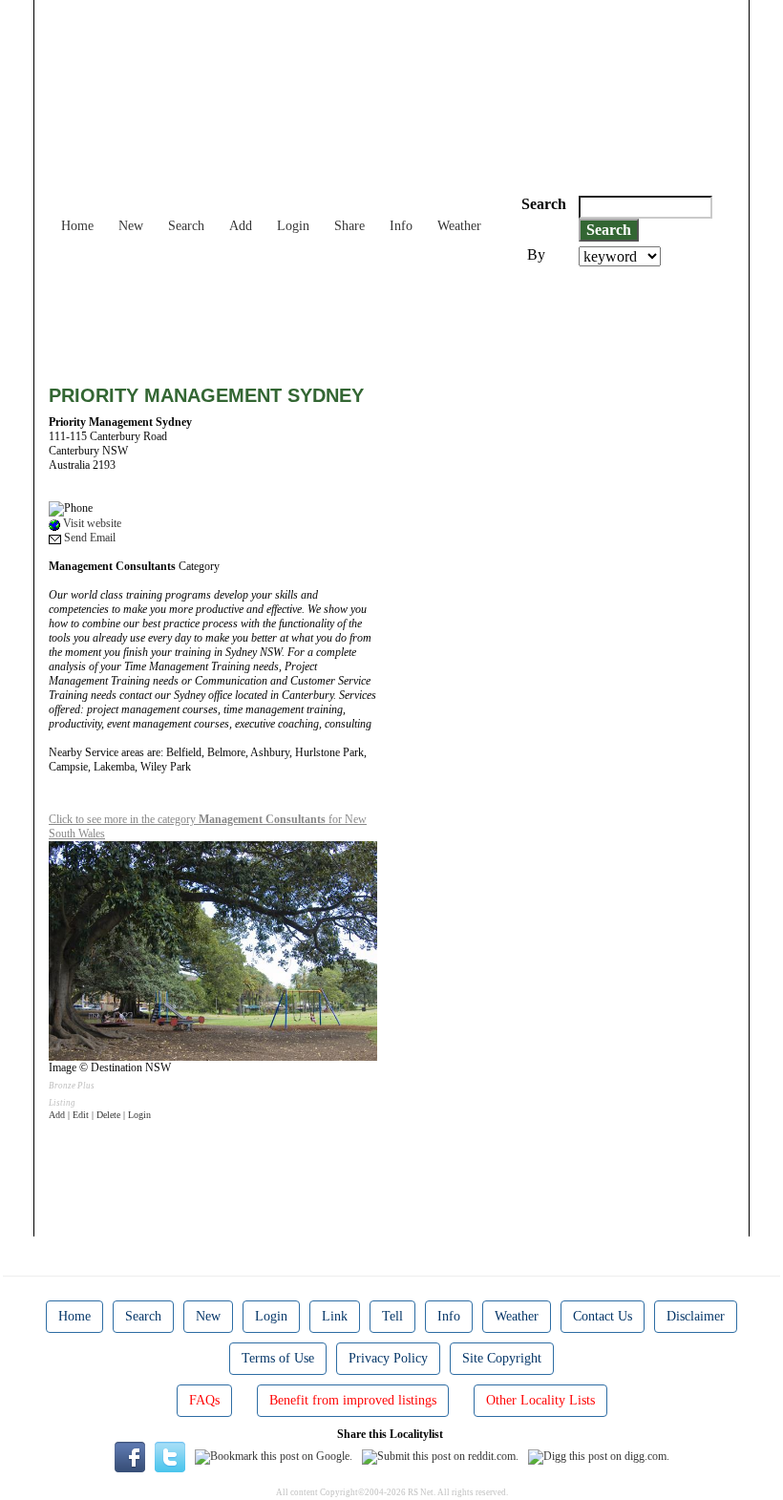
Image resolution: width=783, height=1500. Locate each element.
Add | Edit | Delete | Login (100, 1114)
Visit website (90, 523)
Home (77, 226)
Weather (459, 226)
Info (401, 226)
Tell (392, 1316)
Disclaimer (696, 1316)
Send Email (88, 537)
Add (240, 226)
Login (293, 226)
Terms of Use (278, 1358)
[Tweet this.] (170, 1456)
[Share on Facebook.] (130, 1456)
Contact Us (602, 1316)
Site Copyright (501, 1358)
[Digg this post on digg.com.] (598, 1456)
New (130, 226)
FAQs (204, 1400)
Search (186, 226)
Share (349, 226)
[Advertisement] (396, 319)
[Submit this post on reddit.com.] (440, 1456)
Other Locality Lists (540, 1400)
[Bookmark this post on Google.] (273, 1456)
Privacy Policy (388, 1358)
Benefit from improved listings (352, 1400)
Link (335, 1316)
